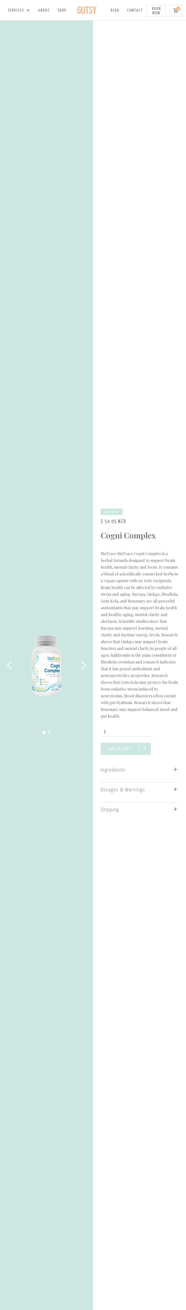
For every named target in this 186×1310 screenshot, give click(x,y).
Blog (115, 10)
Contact (135, 10)
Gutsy (86, 11)
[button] (19, 10)
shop (62, 10)
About (44, 10)
